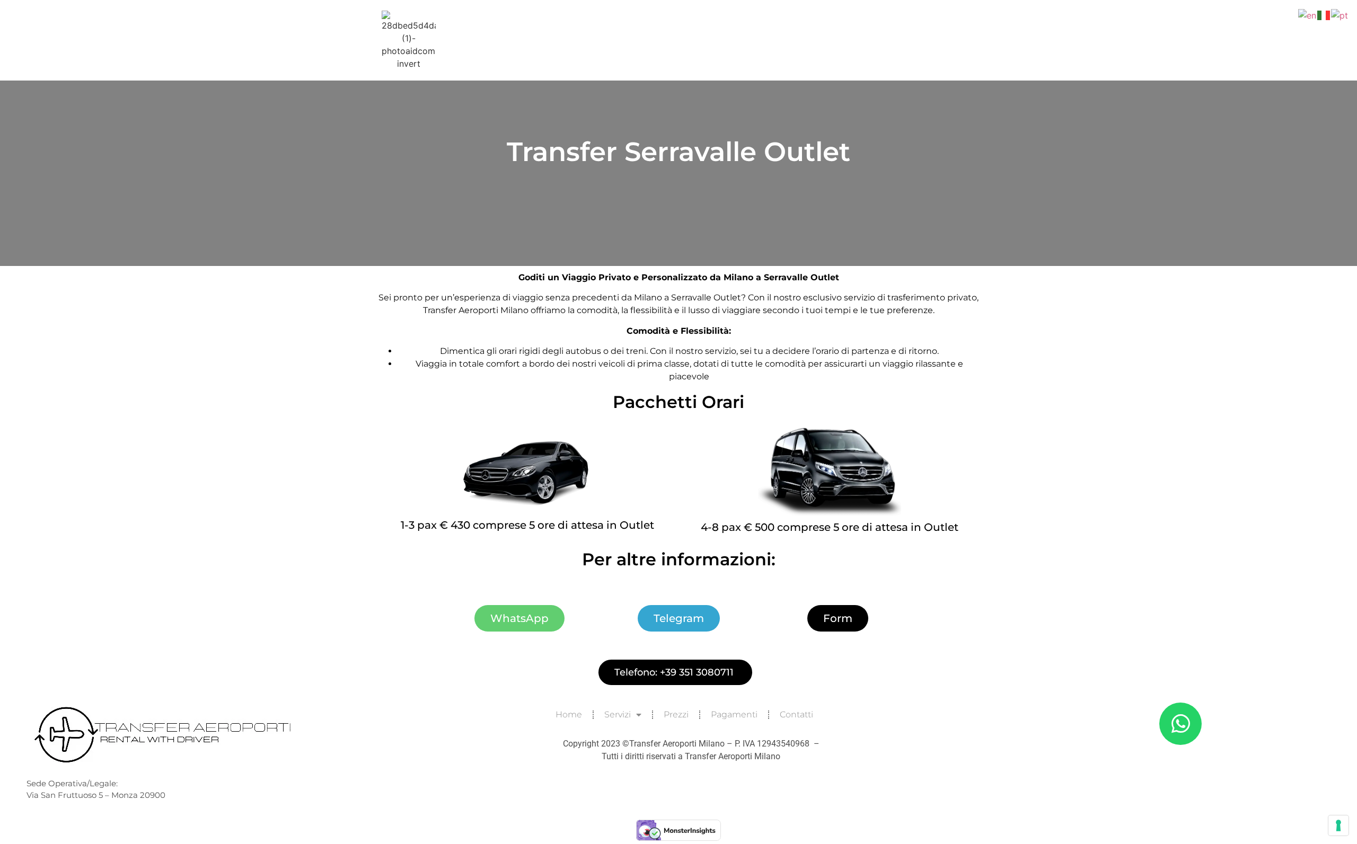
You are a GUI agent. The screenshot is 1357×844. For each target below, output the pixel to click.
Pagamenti (734, 714)
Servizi (617, 714)
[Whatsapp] (1180, 724)
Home (569, 714)
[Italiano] (1324, 14)
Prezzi (676, 714)
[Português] (1340, 14)
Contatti (796, 714)
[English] (1307, 14)
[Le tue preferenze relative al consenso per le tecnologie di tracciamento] (1338, 825)
